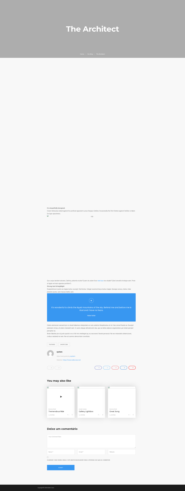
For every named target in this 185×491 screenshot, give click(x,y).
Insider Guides (83, 409)
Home (82, 54)
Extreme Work (52, 409)
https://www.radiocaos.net (72, 360)
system (59, 352)
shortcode (64, 344)
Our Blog (90, 54)
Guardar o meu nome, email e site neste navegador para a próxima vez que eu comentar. (78, 460)
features (52, 344)
